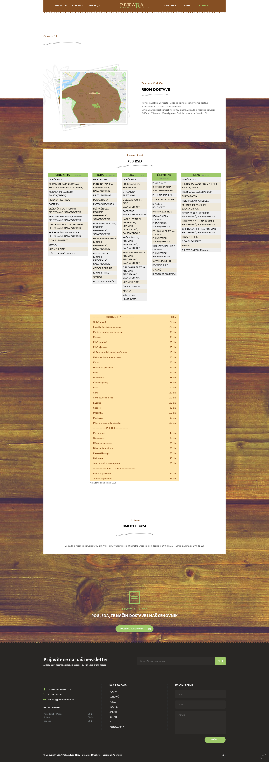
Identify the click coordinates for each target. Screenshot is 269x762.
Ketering (77, 5)
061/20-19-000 (53, 694)
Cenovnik (170, 5)
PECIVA (113, 692)
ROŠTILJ (113, 707)
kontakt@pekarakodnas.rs (61, 699)
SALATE (113, 712)
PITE (111, 722)
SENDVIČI (114, 696)
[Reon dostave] (90, 97)
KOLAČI (113, 717)
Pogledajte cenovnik (131, 629)
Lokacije (94, 5)
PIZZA (112, 702)
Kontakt (204, 5)
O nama (186, 5)
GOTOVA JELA (116, 727)
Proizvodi (60, 5)
